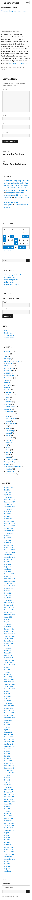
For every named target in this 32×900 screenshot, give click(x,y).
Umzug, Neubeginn (10, 462)
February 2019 (9, 679)
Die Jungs (7, 359)
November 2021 (9, 610)
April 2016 (7, 758)
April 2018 (7, 701)
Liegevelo (9, 438)
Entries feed (8, 333)
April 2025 (7, 516)
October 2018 (8, 686)
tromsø (8, 457)
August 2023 (8, 559)
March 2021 (8, 626)
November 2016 (9, 741)
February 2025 (9, 521)
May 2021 (7, 622)
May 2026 (7, 492)
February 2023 (9, 574)
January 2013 (8, 849)
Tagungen (7, 409)
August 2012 (8, 861)
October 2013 (8, 828)
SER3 (7, 399)
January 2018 (8, 708)
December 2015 (9, 765)
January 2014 (8, 821)
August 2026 (8, 487)
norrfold (9, 442)
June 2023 (7, 564)
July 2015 (7, 777)
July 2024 (7, 535)
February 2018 (9, 706)
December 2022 (9, 579)
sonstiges (7, 404)
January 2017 (8, 737)
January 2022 (8, 605)
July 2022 (7, 590)
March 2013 (8, 845)
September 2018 (9, 689)
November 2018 (9, 684)
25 (4, 247)
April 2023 (7, 569)
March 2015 (8, 787)
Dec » (9, 250)
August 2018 (8, 691)
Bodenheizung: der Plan (19, 183)
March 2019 (8, 677)
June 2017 (7, 725)
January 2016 (8, 763)
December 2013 (9, 823)
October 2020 (8, 638)
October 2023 (8, 555)
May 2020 (7, 648)
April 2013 (7, 842)
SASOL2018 (9, 395)
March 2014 (8, 816)
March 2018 (8, 703)
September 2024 (9, 531)
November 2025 (9, 502)
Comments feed (9, 335)
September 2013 (9, 830)
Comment (6, 89)
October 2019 (8, 662)
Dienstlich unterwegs (11, 361)
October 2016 (8, 744)
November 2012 (9, 854)
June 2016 (7, 753)
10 (27, 236)
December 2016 (9, 739)
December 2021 (9, 607)
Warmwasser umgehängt (12, 284)
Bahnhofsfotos (11, 419)
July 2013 (7, 835)
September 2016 (9, 746)
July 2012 (7, 864)
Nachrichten (8, 378)
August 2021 (8, 617)
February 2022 (9, 602)
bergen (8, 421)
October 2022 (8, 583)
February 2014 (9, 818)
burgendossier (11, 423)
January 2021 (8, 631)
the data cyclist (10, 3)
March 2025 (8, 519)
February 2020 (9, 655)
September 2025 (9, 507)
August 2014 (8, 804)
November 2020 (9, 636)
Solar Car (7, 390)
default (6, 356)
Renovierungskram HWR (12, 280)
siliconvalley (10, 375)
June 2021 (7, 619)
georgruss (4, 67)
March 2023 (8, 571)
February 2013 (9, 847)
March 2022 (8, 600)
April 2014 (7, 813)
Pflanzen (7, 383)
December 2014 (9, 794)
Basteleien (7, 351)
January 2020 (8, 658)
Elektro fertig (8, 282)
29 (20, 247)
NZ (7, 445)
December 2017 (9, 710)
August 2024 (8, 533)
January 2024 (8, 547)
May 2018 (7, 698)
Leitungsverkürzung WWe (15, 193)
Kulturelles (8, 371)
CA (7, 426)
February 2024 (9, 545)
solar (7, 354)
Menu (27, 3)
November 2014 (9, 797)
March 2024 (8, 543)
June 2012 (7, 866)
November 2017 (9, 713)
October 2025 (8, 504)
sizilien (8, 452)
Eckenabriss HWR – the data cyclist (16, 190)
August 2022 (8, 588)
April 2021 (7, 624)
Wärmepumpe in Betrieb (12, 275)
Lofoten (8, 440)
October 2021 (8, 612)
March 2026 (8, 497)
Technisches (18, 67)
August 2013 (8, 833)
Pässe (8, 450)
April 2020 (8, 650)
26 (8, 247)
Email (4, 123)
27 (12, 247)
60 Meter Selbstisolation (19, 188)
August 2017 (8, 720)
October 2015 (8, 770)
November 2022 (9, 581)
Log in (6, 330)
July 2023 (7, 562)
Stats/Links (6, 883)
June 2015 (7, 780)
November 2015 (9, 768)
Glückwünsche (9, 366)
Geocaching (10, 431)
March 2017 (8, 732)
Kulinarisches (9, 368)
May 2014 (7, 811)
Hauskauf (9, 469)
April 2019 (7, 674)
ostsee (6, 380)
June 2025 (7, 511)
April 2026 (7, 495)
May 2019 (7, 672)
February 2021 (9, 629)
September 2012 (9, 859)
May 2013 (7, 840)
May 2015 (7, 782)
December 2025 (9, 499)
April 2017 (7, 730)
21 (16, 243)
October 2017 (8, 715)
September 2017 (9, 718)
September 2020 (9, 641)
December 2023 (9, 550)
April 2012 (7, 871)
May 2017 (7, 727)
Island (8, 435)
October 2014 (8, 799)
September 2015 (9, 773)
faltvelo (8, 428)
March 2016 (8, 761)
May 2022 (7, 595)
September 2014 (9, 801)
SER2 (7, 397)
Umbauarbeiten (11, 471)
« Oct (4, 250)
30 (24, 247)
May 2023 (7, 567)
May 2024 (7, 540)
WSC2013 (9, 402)
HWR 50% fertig (9, 277)
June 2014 (7, 809)
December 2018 (9, 682)
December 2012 (9, 852)
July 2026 (7, 490)
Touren (6, 416)
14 (16, 240)
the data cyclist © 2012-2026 (10, 896)
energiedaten (10, 414)
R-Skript (7, 387)
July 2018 (7, 694)
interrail (9, 433)
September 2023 (9, 557)
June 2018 (7, 696)
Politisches (8, 385)
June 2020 (7, 646)
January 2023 (8, 576)
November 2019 (9, 660)
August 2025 (8, 509)
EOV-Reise (9, 363)
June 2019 (7, 670)
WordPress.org (9, 338)
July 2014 (7, 806)
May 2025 (7, 514)
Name (4, 115)
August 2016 (8, 749)
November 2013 (9, 825)
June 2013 (7, 837)
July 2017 (7, 722)
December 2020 (9, 634)
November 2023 (9, 552)
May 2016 (7, 756)
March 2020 (8, 653)
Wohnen (7, 464)
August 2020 (8, 643)
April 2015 (7, 785)
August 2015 (8, 775)
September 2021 (9, 614)
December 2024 (9, 523)
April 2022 (7, 598)
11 (4, 240)
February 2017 (8, 734)
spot (7, 454)
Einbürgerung (10, 407)
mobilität (7, 373)
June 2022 (7, 593)
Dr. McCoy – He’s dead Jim (18, 63)
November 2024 (9, 526)
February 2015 (8, 789)
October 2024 (8, 528)
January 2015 (8, 792)
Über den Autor (7, 887)
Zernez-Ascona (11, 459)
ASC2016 (9, 392)
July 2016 (7, 751)
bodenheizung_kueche (13, 466)
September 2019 (9, 665)
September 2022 (9, 586)
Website (5, 132)
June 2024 (7, 538)
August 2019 (8, 667)
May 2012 (7, 869)
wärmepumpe (11, 474)
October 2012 (8, 857)
